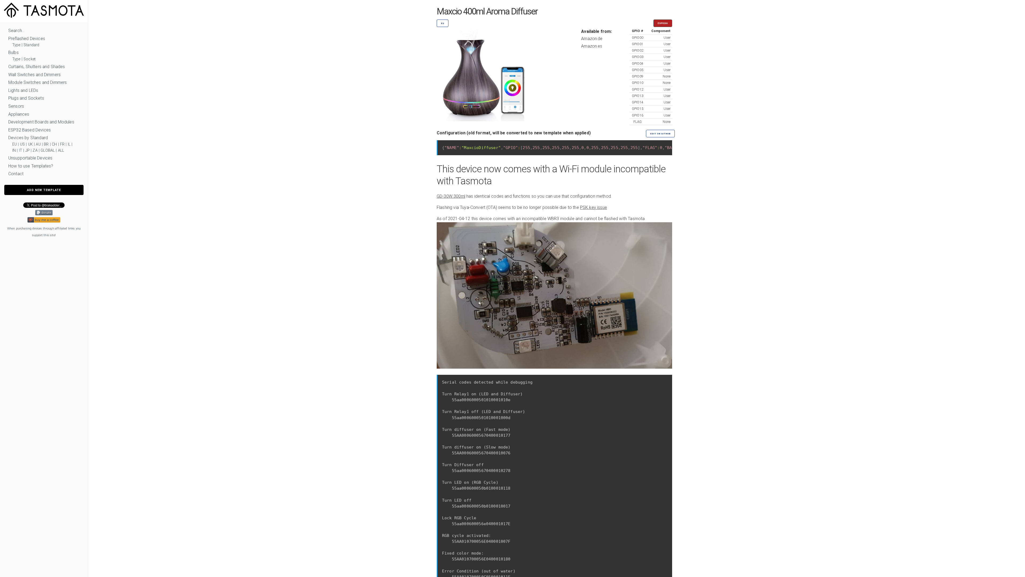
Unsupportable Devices (30, 158)
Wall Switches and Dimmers (34, 74)
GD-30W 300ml (451, 196)
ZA (35, 150)
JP (27, 150)
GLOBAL (48, 150)
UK (30, 144)
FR (62, 144)
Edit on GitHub (660, 133)
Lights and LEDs (23, 90)
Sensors (16, 106)
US (22, 144)
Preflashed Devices (26, 38)
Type (16, 45)
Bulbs (13, 52)
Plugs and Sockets (26, 98)
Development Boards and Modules (41, 121)
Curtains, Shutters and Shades (36, 66)
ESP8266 (663, 23)
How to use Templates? (30, 166)
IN (14, 150)
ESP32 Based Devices (29, 129)
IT (20, 150)
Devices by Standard (28, 137)
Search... (16, 30)
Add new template (44, 190)
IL (69, 144)
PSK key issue (593, 207)
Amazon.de (591, 38)
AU (38, 144)
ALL (61, 150)
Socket (29, 59)
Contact (15, 173)
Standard (31, 45)
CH (54, 144)
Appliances (18, 114)
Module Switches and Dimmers (37, 82)
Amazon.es (591, 46)
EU (14, 144)
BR (46, 144)
